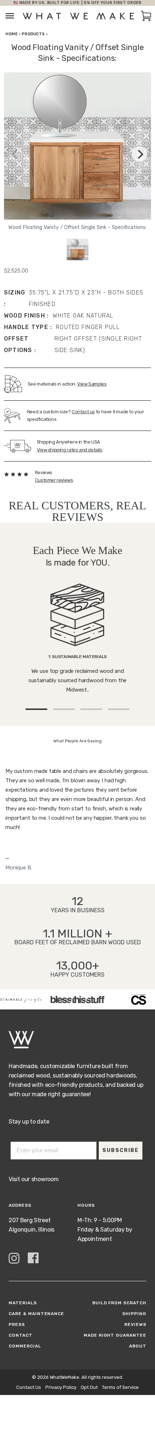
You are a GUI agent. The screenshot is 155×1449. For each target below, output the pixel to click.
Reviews (135, 1324)
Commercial (25, 1346)
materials (23, 1302)
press (17, 1324)
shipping (134, 1313)
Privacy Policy (60, 1387)
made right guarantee (115, 1335)
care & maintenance (36, 1313)
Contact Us (28, 1387)
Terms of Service (120, 1387)
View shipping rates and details (69, 450)
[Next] (139, 154)
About (137, 1346)
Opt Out (89, 1387)
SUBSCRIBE (120, 1150)
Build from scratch (119, 1302)
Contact (20, 1335)
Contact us (83, 411)
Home (11, 34)
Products (33, 34)
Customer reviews (54, 480)
